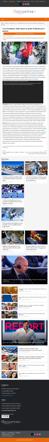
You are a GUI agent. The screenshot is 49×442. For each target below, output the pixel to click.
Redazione (5, 1)
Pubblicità (19, 1)
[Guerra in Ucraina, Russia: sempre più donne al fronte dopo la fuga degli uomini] (10, 314)
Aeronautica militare (9, 146)
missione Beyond (25, 146)
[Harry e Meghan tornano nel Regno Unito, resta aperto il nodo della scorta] (10, 374)
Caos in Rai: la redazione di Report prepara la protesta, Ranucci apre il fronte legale (23, 342)
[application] (22, 92)
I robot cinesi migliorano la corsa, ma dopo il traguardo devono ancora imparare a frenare (12, 201)
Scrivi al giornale (12, 1)
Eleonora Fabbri (22, 291)
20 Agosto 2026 (10, 251)
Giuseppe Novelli (6, 282)
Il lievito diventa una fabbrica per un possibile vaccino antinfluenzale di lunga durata (12, 224)
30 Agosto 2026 (26, 316)
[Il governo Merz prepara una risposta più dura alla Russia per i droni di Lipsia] (10, 298)
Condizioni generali (26, 1)
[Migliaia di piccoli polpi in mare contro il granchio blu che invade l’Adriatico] (13, 237)
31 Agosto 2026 (12, 282)
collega (44, 128)
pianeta (14, 115)
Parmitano (34, 75)
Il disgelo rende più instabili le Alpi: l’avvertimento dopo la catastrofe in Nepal (12, 178)
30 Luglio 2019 (11, 35)
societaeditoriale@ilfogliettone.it (9, 410)
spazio (38, 146)
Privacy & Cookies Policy (40, 1)
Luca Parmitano (18, 146)
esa (14, 146)
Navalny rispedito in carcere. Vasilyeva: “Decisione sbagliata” (13, 152)
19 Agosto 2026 (34, 251)
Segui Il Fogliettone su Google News (24, 33)
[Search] (46, 19)
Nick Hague (31, 146)
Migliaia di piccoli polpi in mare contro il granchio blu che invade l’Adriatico (11, 247)
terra (7, 147)
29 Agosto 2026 (28, 299)
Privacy (32, 1)
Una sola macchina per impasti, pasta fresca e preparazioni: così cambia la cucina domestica (36, 178)
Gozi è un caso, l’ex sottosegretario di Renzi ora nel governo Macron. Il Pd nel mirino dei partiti (36, 152)
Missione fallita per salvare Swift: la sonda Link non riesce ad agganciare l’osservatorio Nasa (36, 247)
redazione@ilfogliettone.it (7, 395)
